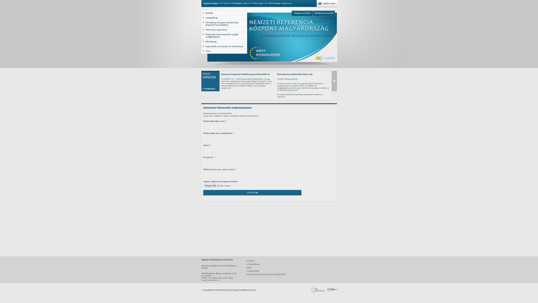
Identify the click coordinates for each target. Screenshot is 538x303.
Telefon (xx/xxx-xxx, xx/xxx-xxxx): (219, 169)
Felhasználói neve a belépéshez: (218, 133)
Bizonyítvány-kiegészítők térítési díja (295, 74)
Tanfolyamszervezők (323, 13)
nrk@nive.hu (286, 3)
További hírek (209, 89)
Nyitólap (250, 261)
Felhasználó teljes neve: (215, 121)
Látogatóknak (253, 264)
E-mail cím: (209, 157)
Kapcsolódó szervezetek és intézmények (266, 275)
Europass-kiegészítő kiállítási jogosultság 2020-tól (245, 74)
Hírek (249, 268)
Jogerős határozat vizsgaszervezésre (220, 181)
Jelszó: (207, 145)
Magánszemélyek (302, 13)
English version (329, 3)
